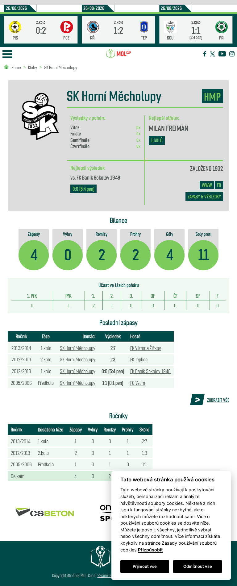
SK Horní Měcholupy (60, 67)
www (207, 185)
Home (16, 67)
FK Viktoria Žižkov (145, 348)
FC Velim (137, 383)
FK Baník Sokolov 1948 (98, 177)
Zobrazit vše (218, 400)
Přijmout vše (145, 566)
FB (219, 185)
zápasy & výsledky (204, 196)
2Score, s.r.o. (107, 575)
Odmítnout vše (197, 566)
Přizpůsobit (150, 549)
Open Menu (7, 54)
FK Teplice (139, 359)
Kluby (32, 67)
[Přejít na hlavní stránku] (118, 54)
